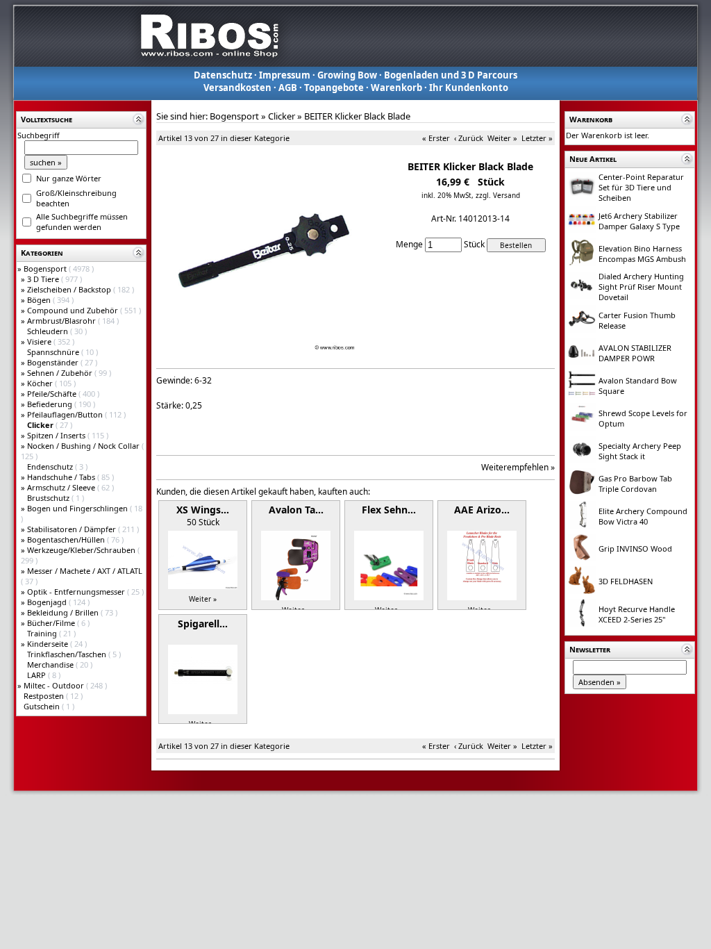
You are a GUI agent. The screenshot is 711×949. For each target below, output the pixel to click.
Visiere (40, 341)
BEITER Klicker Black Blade (357, 116)
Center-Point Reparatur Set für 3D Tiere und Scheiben (641, 187)
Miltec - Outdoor (55, 685)
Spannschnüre (54, 352)
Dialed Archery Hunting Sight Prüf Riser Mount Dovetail (641, 286)
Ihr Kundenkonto (468, 87)
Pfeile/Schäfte (52, 393)
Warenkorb (396, 87)
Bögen (40, 300)
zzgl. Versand (498, 195)
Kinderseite (48, 643)
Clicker (281, 116)
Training (43, 633)
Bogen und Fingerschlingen (78, 508)
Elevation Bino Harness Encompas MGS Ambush (642, 253)
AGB (287, 87)
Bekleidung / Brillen (64, 612)
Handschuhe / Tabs (62, 477)
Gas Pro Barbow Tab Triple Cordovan (635, 483)
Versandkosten (237, 87)
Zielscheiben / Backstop (70, 289)
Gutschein (43, 706)
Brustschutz (49, 498)
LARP (37, 675)
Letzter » (537, 138)
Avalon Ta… (296, 509)
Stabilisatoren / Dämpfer (72, 529)
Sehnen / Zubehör (60, 373)
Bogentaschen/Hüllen (67, 539)
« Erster (436, 138)
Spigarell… (203, 623)
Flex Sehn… (389, 509)
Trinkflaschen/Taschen (67, 654)
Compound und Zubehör (73, 310)
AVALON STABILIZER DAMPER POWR (635, 353)
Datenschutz (223, 75)
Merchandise (51, 664)
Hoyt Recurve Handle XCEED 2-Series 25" (637, 614)
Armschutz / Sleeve (62, 487)
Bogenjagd (48, 602)
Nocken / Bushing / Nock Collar (84, 445)
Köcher (41, 383)
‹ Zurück (468, 138)
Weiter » (502, 138)
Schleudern (48, 331)
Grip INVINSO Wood (635, 548)
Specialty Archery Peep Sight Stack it (640, 450)
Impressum (284, 75)
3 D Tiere (44, 279)
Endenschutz (51, 466)
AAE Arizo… (482, 509)
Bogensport (46, 268)
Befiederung (50, 404)
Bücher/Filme (52, 623)
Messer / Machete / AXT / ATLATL (84, 571)
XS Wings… (202, 509)
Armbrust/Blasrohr (62, 320)
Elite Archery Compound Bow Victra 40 (643, 516)
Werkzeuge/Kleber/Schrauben (82, 550)
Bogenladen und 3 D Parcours (450, 75)
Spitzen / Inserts (57, 435)
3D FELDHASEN (626, 581)
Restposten (45, 696)
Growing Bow (347, 75)
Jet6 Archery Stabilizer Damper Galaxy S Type (639, 221)
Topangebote (334, 87)
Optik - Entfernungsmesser (77, 591)
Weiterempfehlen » (518, 467)
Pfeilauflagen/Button (66, 414)
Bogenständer (54, 362)
